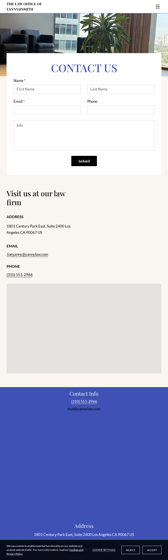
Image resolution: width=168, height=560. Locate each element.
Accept (152, 550)
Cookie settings (104, 549)
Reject (130, 550)
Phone (92, 101)
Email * (19, 101)
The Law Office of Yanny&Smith (24, 6)
